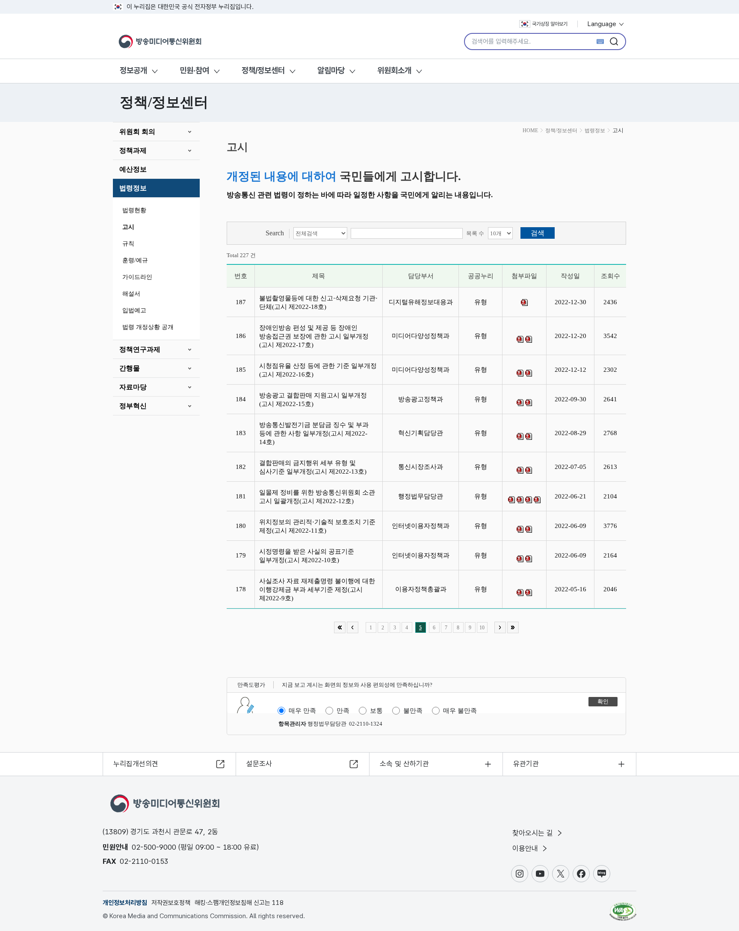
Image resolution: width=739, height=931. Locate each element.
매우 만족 (302, 710)
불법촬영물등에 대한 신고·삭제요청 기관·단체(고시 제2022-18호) (318, 302)
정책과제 (133, 150)
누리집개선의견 (135, 763)
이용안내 (526, 848)
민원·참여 (194, 70)
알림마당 (331, 70)
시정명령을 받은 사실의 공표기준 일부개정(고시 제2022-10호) (306, 555)
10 (482, 628)
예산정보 (133, 169)
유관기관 (526, 763)
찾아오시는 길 (533, 833)
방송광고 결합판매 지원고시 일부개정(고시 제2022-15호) (313, 399)
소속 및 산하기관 (404, 763)
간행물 (129, 368)
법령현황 (134, 210)
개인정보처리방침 (125, 903)
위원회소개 (394, 70)
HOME (530, 130)
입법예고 (134, 310)
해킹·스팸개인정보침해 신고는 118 (239, 903)
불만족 (413, 710)
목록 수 (475, 233)
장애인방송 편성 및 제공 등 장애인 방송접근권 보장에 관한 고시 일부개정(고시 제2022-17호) (314, 336)
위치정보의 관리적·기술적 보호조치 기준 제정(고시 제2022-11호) (317, 526)
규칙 (128, 243)
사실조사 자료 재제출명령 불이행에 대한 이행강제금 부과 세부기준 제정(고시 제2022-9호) (317, 590)
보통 (376, 710)
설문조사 (259, 763)
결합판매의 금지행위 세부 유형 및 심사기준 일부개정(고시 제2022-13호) (314, 467)
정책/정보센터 (263, 70)
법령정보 (133, 188)
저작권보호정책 (170, 903)
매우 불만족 (460, 710)
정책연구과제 (139, 349)
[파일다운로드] (524, 302)
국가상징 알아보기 (550, 24)
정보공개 (133, 70)
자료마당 (133, 387)
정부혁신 (133, 405)
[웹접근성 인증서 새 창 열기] (622, 907)
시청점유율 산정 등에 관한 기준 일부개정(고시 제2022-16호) (318, 370)
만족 (343, 710)
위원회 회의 (137, 131)
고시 (128, 227)
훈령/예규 (135, 260)
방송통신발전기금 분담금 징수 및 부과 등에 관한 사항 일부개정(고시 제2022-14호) (314, 433)
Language (603, 24)
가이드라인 (137, 277)
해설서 (131, 294)
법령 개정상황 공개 (148, 327)
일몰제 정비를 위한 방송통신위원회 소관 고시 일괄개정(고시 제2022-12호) (317, 496)
